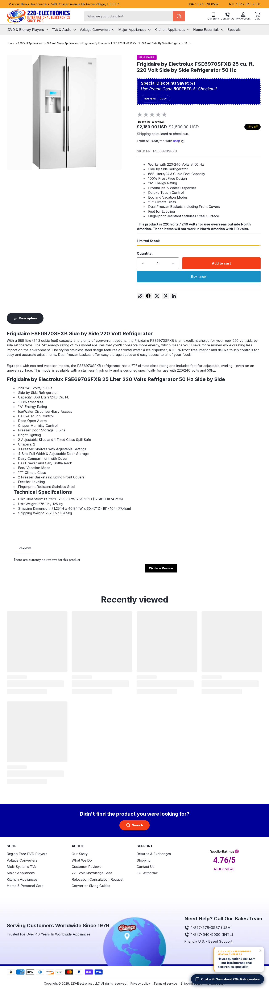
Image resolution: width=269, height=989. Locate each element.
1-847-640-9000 (248, 4)
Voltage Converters (22, 860)
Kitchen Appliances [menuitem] (169, 30)
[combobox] (127, 16)
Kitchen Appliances (22, 879)
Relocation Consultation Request (97, 879)
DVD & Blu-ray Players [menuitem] (26, 30)
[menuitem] (37, 853)
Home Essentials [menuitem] (206, 30)
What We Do (82, 860)
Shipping (144, 134)
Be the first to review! (151, 121)
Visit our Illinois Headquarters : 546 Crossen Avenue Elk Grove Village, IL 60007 (64, 4)
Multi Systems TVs (21, 867)
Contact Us (145, 867)
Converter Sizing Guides (91, 886)
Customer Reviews (86, 867)
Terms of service (165, 983)
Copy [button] (163, 98)
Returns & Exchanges (154, 854)
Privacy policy (140, 983)
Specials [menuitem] (234, 30)
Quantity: (145, 253)
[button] (257, 16)
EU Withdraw (147, 873)
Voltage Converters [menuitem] (95, 30)
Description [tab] (28, 318)
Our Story (80, 854)
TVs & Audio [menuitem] (61, 30)
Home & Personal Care (25, 886)
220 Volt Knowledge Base (92, 873)
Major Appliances (21, 873)
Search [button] (137, 825)
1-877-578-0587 (207, 4)
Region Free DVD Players (27, 854)
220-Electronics (81, 983)
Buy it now (199, 276)
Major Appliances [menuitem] (132, 30)
